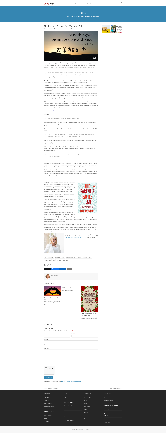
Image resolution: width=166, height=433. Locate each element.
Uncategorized (66, 28)
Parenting (86, 412)
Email (73, 333)
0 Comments (75, 28)
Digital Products (87, 397)
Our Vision (46, 400)
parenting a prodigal (59, 257)
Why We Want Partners (49, 406)
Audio (85, 409)
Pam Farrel (57, 28)
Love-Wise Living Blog (69, 420)
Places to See (67, 409)
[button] (118, 3)
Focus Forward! (66, 287)
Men (85, 415)
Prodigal (79, 257)
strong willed (48, 260)
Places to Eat (67, 412)
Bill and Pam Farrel (48, 403)
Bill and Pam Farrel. (80, 429)
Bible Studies (87, 406)
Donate (65, 397)
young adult (65, 260)
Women (85, 418)
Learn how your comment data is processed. (71, 381)
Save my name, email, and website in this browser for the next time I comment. (62, 344)
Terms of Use (107, 422)
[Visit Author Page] (47, 276)
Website (46, 339)
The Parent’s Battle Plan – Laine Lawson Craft (75, 237)
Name (45, 333)
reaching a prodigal (87, 257)
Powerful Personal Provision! (114, 388)
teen (54, 260)
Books (85, 400)
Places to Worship (68, 405)
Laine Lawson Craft (49, 257)
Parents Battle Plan (70, 257)
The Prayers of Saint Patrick (51, 388)
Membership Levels (108, 400)
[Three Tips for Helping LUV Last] (52, 291)
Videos (85, 403)
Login (105, 397)
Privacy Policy (107, 419)
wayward (59, 260)
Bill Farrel (46, 418)
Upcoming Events (108, 409)
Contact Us (46, 397)
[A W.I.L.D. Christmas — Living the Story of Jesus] (89, 299)
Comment (46, 348)
